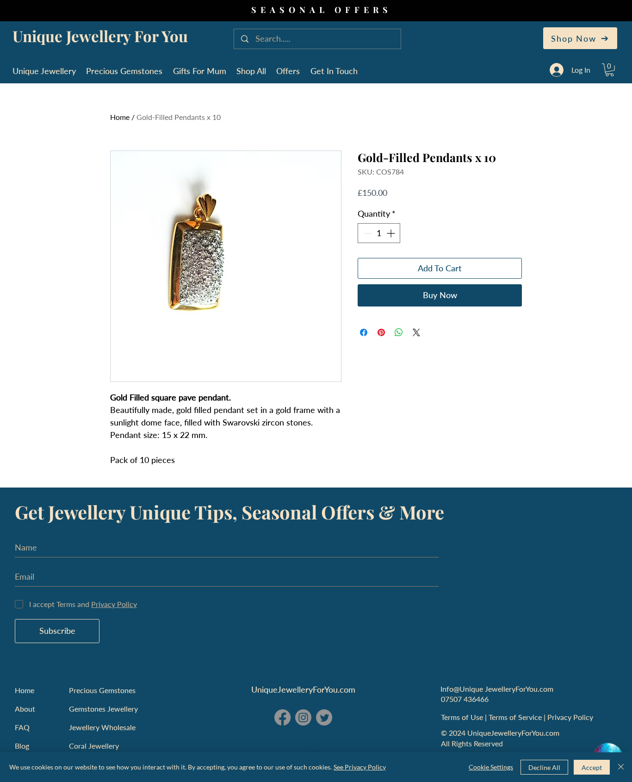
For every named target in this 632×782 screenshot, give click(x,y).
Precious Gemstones (102, 690)
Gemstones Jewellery (103, 708)
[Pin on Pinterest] (381, 332)
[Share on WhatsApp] (398, 332)
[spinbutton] (378, 233)
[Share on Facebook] (363, 332)
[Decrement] (366, 233)
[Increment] (391, 233)
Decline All (544, 767)
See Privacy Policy (360, 767)
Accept (592, 767)
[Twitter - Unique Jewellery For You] (324, 717)
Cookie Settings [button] (491, 767)
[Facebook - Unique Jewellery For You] (282, 717)
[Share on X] (416, 332)
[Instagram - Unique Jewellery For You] (303, 717)
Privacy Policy (571, 717)
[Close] (620, 767)
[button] (609, 69)
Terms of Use (463, 717)
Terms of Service (516, 717)
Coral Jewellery (94, 745)
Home (120, 117)
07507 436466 (465, 698)
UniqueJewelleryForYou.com (303, 689)
